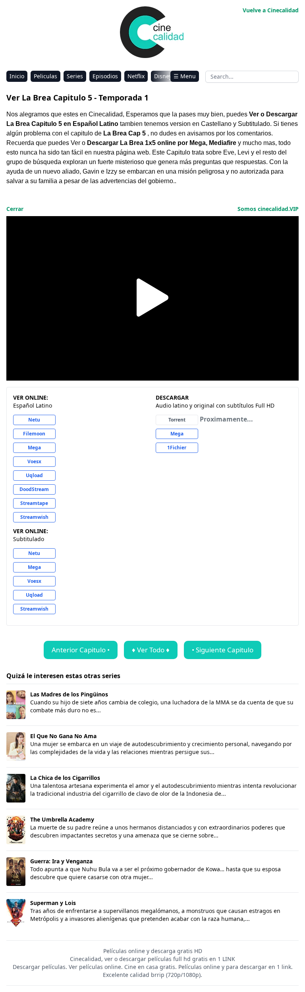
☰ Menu (185, 76)
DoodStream (34, 489)
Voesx (34, 461)
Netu (34, 419)
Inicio (17, 76)
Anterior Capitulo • (81, 649)
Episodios (105, 76)
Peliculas (45, 76)
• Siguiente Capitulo (222, 649)
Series (75, 76)
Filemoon (34, 433)
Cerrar (14, 209)
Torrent (176, 419)
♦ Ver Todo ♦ (151, 649)
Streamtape (34, 503)
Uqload (34, 475)
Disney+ (164, 76)
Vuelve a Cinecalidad (271, 10)
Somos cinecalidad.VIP (268, 209)
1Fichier (176, 447)
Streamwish (34, 517)
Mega (34, 447)
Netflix (136, 76)
